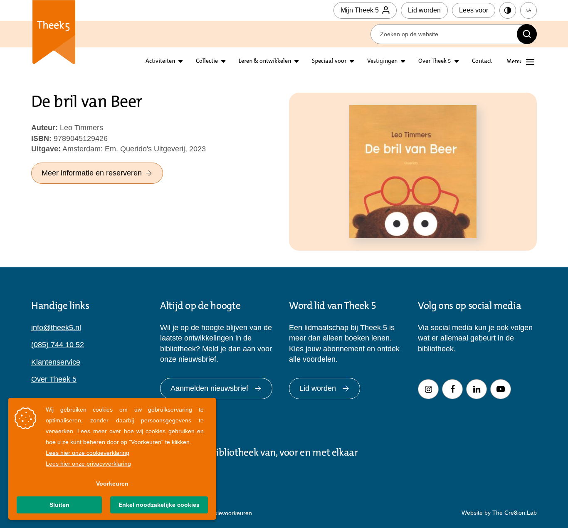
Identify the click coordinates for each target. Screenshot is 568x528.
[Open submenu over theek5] (456, 61)
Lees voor (473, 10)
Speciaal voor (329, 61)
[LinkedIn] (476, 389)
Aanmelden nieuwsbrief (209, 388)
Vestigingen (382, 61)
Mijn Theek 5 (360, 10)
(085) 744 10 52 (57, 344)
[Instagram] (428, 389)
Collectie (207, 61)
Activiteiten (160, 61)
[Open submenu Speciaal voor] (352, 61)
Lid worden (424, 10)
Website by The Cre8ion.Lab (499, 512)
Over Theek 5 (434, 61)
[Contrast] (507, 10)
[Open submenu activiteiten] (180, 61)
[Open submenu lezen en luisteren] (223, 61)
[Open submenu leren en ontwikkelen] (296, 61)
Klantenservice (55, 362)
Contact (482, 61)
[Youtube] (500, 389)
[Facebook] (452, 389)
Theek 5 (53, 33)
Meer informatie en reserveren (92, 173)
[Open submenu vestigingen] (403, 61)
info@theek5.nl (56, 327)
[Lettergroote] (528, 10)
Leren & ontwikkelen (265, 61)
